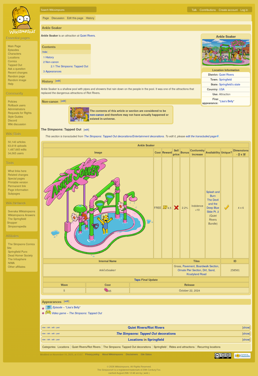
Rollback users (16, 105)
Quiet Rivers (226, 74)
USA (221, 89)
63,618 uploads (17, 145)
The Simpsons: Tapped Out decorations (127, 347)
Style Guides (15, 116)
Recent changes (17, 72)
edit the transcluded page (201, 136)
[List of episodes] (48, 308)
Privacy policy (92, 354)
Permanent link (17, 186)
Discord (12, 120)
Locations (13, 57)
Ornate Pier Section (189, 270)
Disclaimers (132, 354)
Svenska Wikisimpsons (21, 211)
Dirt (205, 270)
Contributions (208, 10)
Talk (194, 10)
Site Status (146, 354)
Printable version (18, 182)
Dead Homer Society (20, 255)
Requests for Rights (20, 113)
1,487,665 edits (17, 149)
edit (58, 80)
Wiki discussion (17, 124)
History (90, 18)
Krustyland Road (196, 274)
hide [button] (44, 52)
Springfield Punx (17, 251)
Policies (12, 101)
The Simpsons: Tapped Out (85, 313)
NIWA (11, 263)
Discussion (58, 18)
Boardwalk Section (207, 266)
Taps (137, 280)
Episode (57, 307)
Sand (211, 270)
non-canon (97, 115)
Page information (18, 190)
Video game (59, 313)
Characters (14, 53)
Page (46, 18)
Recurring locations (208, 347)
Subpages (14, 193)
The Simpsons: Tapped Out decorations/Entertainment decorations (124, 136)
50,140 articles (16, 142)
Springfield (225, 79)
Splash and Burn (213, 194)
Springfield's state (229, 84)
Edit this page (75, 18)
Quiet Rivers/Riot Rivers (146, 327)
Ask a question (16, 69)
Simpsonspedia (17, 226)
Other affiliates (16, 267)
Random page (16, 76)
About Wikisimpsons (112, 354)
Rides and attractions (182, 347)
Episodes (13, 50)
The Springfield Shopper (16, 220)
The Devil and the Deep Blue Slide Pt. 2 (213, 205)
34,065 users (16, 153)
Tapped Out (15, 65)
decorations (146, 333)
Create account (228, 10)
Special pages (16, 178)
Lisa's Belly (226, 101)
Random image (17, 80)
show (246, 327)
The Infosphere (17, 259)
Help (10, 84)
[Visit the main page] (22, 29)
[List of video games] (48, 313)
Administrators (16, 109)
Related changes (18, 174)
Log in (244, 10)
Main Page (14, 46)
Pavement (189, 266)
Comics (12, 61)
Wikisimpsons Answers (21, 215)
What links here (17, 171)
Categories (48, 347)
